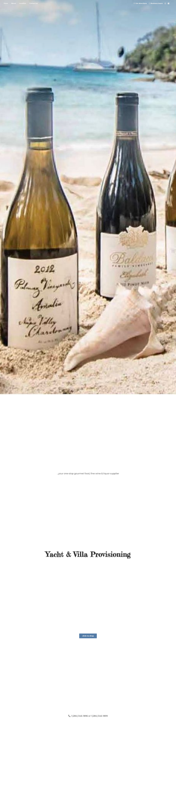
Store (6, 3)
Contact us (33, 3)
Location (22, 3)
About (13, 3)
